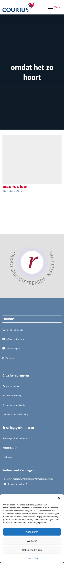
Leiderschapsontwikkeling (15, 414)
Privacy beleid (32, 558)
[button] (59, 498)
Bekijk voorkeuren (32, 550)
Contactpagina (13, 348)
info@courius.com (15, 339)
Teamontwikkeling (12, 395)
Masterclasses (10, 447)
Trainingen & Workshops (15, 438)
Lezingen (7, 457)
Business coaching (12, 386)
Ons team (10, 357)
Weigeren (32, 540)
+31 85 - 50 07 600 (14, 329)
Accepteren (32, 531)
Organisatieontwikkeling (15, 404)
